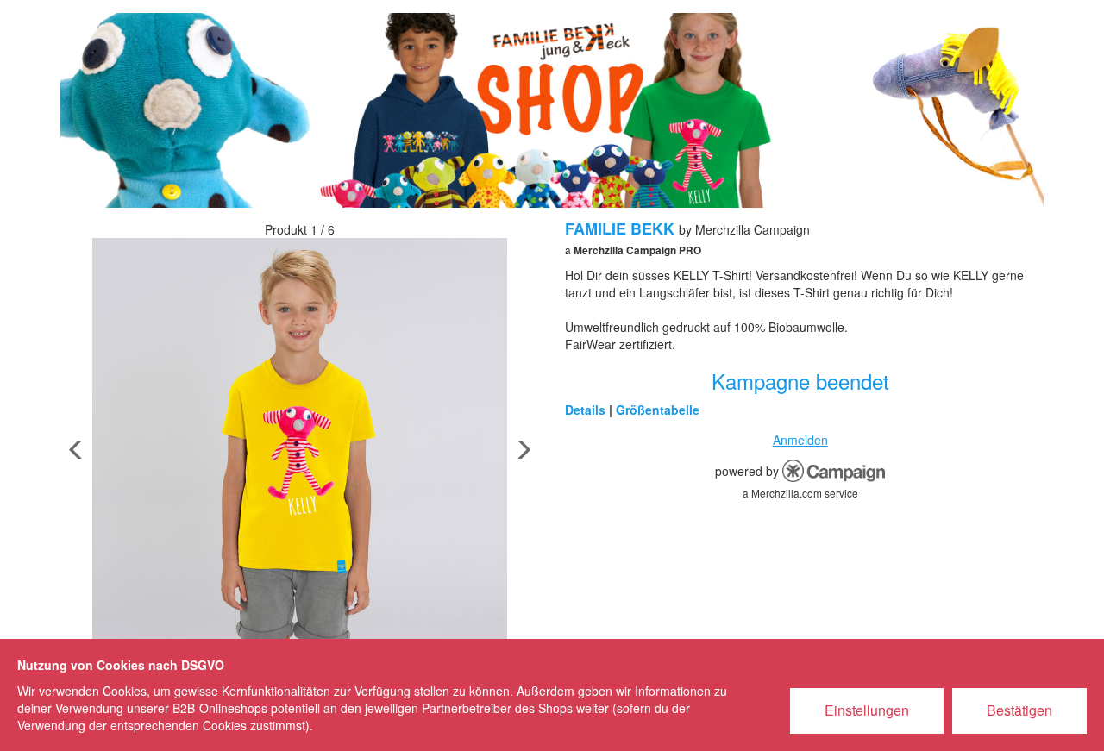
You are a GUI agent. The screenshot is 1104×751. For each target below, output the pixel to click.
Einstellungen (867, 710)
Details (585, 409)
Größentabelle (657, 409)
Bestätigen (1019, 710)
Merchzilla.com (786, 492)
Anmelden (800, 439)
